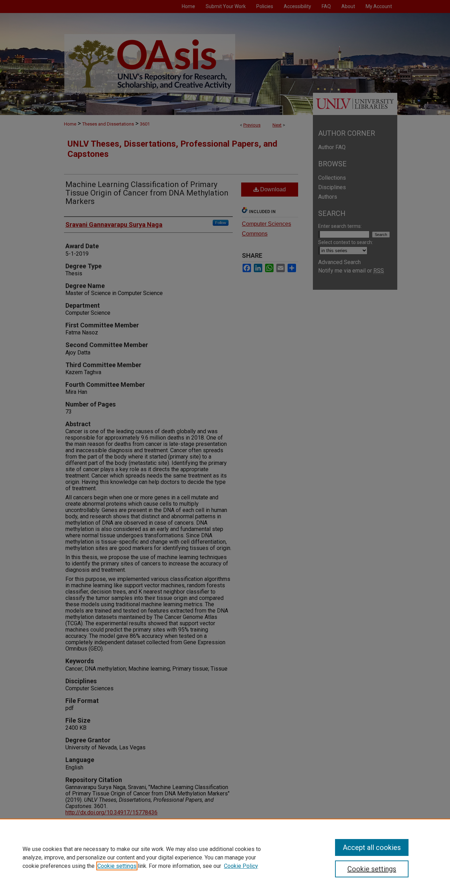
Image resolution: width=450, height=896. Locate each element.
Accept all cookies (372, 847)
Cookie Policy (241, 866)
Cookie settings (116, 866)
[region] (225, 857)
